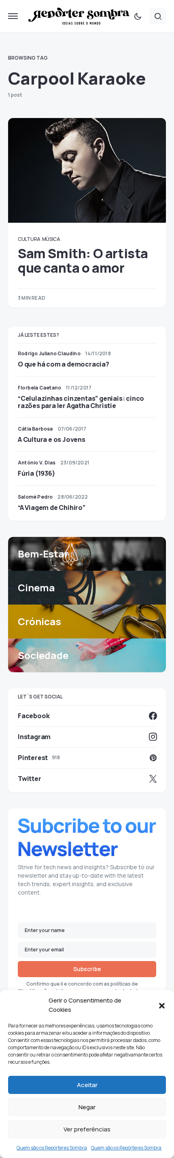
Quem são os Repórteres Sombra (52, 1147)
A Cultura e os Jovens (51, 439)
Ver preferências (87, 1129)
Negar (87, 1107)
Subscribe (87, 969)
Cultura (29, 239)
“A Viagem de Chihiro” (51, 507)
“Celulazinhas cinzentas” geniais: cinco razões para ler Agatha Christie (81, 402)
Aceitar (87, 1085)
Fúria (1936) (36, 473)
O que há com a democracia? (63, 364)
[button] (162, 1005)
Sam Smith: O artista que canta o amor (83, 260)
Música (51, 239)
